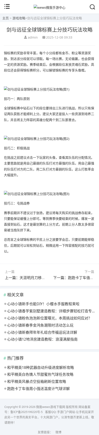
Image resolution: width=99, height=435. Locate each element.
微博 (58, 432)
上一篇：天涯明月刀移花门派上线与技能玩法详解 (45, 277)
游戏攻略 (18, 18)
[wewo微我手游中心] (49, 7)
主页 (5, 18)
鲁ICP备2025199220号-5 (26, 412)
